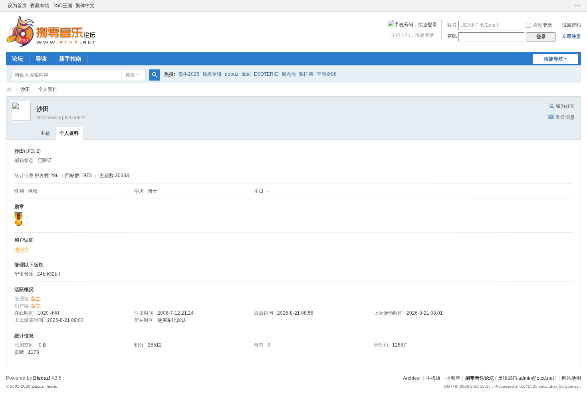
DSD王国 (62, 5)
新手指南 (70, 58)
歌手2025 (188, 74)
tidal (246, 74)
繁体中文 (85, 5)
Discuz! (41, 378)
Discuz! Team (44, 386)
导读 (41, 58)
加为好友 (565, 106)
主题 (45, 133)
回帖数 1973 (78, 175)
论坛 (17, 58)
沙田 (25, 89)
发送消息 (565, 117)
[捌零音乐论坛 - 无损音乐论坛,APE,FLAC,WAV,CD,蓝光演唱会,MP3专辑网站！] (51, 31)
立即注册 (571, 36)
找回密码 (571, 25)
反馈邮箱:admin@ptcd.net (526, 378)
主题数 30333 (114, 175)
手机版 (433, 378)
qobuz (231, 74)
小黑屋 (453, 378)
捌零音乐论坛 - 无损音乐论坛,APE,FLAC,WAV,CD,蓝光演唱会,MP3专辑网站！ (9, 89)
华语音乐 (24, 274)
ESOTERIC (266, 74)
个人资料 (69, 133)
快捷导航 (553, 59)
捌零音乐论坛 (479, 378)
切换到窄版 (577, 5)
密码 (452, 36)
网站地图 (571, 378)
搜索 (130, 75)
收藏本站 (39, 5)
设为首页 (17, 5)
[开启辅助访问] (570, 5)
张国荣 (306, 74)
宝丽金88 (327, 74)
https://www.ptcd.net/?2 (61, 117)
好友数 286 (47, 175)
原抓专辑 (212, 74)
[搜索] (154, 75)
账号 (452, 25)
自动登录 (542, 25)
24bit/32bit (48, 274)
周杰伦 (289, 74)
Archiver (412, 378)
